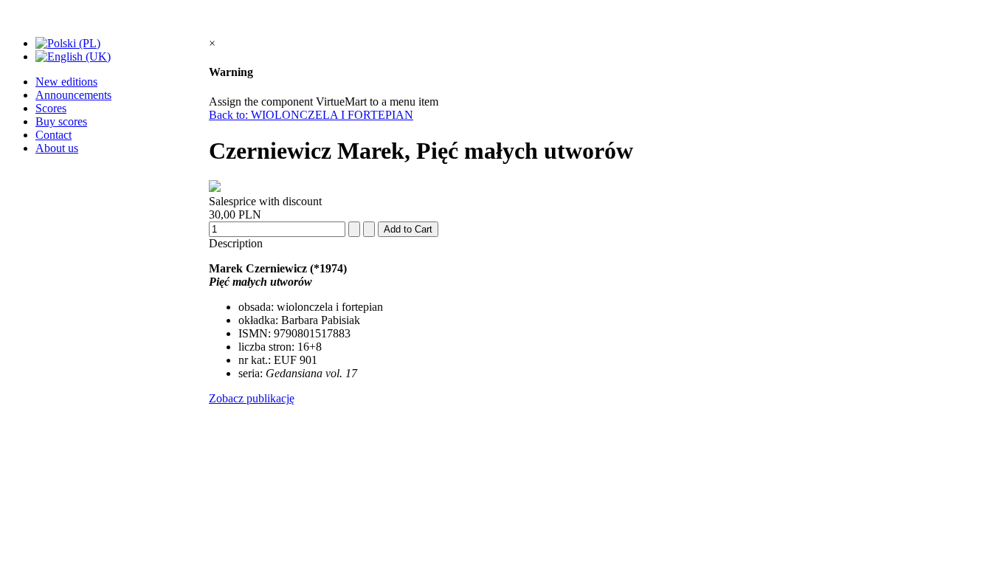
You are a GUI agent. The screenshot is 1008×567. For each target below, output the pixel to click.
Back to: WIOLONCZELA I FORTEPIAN (311, 115)
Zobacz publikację (251, 398)
